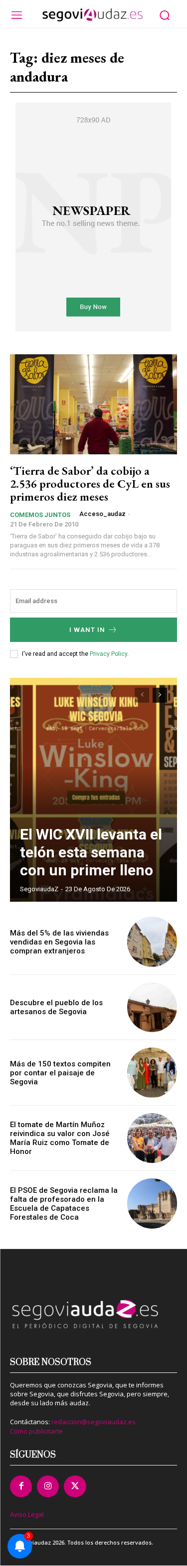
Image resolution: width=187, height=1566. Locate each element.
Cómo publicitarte (36, 1431)
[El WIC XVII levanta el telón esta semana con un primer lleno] (93, 790)
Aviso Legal (27, 1514)
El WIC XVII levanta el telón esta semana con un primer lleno (91, 852)
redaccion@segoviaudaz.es (93, 1421)
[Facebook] (21, 1486)
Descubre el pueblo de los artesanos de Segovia (56, 1007)
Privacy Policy (108, 653)
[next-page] (160, 695)
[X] (75, 1486)
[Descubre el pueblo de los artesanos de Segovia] (152, 1007)
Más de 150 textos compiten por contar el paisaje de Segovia (60, 1072)
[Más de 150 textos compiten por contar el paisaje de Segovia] (152, 1072)
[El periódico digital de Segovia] (92, 14)
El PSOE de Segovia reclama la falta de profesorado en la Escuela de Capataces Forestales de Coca (64, 1204)
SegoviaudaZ (39, 889)
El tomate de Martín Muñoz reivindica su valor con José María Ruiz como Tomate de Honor (60, 1138)
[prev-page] (142, 695)
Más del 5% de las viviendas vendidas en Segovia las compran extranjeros (59, 942)
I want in (87, 629)
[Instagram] (48, 1486)
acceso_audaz (102, 514)
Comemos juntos (40, 515)
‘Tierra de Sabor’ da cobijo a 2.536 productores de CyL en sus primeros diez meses (90, 484)
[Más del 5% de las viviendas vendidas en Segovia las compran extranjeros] (152, 942)
